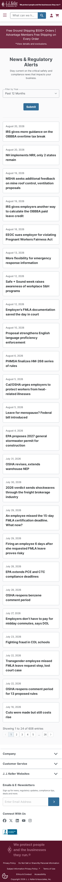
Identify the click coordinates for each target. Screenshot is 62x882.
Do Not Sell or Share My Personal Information (38, 863)
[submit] (53, 801)
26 (45, 734)
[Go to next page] (50, 734)
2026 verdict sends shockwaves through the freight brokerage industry (30, 492)
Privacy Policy (9, 863)
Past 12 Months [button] (15, 93)
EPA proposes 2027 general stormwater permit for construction (26, 440)
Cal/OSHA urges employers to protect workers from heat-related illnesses (28, 389)
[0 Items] (57, 15)
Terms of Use (49, 869)
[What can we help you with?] (42, 15)
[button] (31, 37)
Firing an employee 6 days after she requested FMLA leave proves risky (29, 548)
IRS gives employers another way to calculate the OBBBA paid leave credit (31, 211)
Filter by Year (11, 89)
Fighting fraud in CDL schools (28, 642)
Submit (31, 107)
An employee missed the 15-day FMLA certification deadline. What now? (30, 520)
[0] (57, 15)
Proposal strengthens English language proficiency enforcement (28, 337)
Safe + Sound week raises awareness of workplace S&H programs (27, 286)
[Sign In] (51, 15)
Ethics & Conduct (24, 874)
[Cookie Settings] (5, 876)
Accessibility (40, 874)
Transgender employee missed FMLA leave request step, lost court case (29, 665)
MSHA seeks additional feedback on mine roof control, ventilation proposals (30, 183)
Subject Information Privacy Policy (23, 868)
